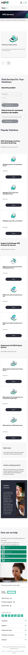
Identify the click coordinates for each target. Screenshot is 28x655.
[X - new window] (6, 615)
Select (13, 177)
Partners (4, 639)
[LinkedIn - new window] (3, 615)
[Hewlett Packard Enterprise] (5, 2)
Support (4, 625)
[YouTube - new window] (19, 615)
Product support (9, 552)
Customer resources (8, 635)
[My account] (21, 2)
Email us (7, 556)
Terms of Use (10, 651)
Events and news (7, 630)
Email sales (5, 605)
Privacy (3, 651)
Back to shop (3, 20)
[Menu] (25, 2)
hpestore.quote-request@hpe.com (10, 545)
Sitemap (14, 652)
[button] (10, 121)
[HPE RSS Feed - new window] (22, 615)
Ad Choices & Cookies (19, 651)
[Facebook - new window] (15, 615)
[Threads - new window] (12, 615)
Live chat (7, 547)
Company (5, 621)
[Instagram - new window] (9, 615)
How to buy (8, 560)
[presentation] (8, 63)
